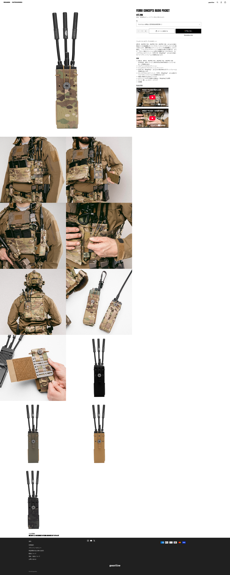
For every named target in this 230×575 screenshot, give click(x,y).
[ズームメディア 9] (99, 368)
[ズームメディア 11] (99, 434)
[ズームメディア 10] (33, 434)
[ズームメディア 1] (66, 71)
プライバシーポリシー (35, 547)
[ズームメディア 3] (99, 170)
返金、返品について (34, 556)
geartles (35, 571)
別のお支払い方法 (188, 35)
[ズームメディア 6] (33, 302)
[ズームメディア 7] (99, 302)
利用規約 (31, 545)
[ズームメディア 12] (33, 500)
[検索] (217, 2)
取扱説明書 (139, 85)
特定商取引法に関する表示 (36, 550)
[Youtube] (91, 541)
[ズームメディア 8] (33, 368)
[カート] (225, 2)
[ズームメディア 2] (33, 170)
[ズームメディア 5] (99, 236)
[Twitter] (94, 541)
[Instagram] (88, 541)
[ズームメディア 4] (33, 236)
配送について (32, 553)
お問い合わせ (32, 559)
